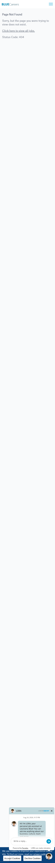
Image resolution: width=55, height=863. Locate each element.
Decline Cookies (32, 858)
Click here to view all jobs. (18, 30)
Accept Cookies (12, 858)
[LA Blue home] (10, 4)
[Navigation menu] (51, 4)
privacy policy (40, 854)
